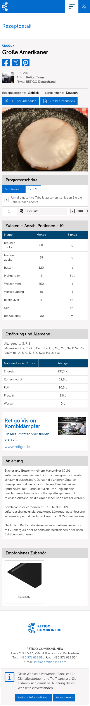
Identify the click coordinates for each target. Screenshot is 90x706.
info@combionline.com (50, 662)
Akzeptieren (64, 697)
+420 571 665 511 (31, 657)
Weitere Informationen (33, 697)
